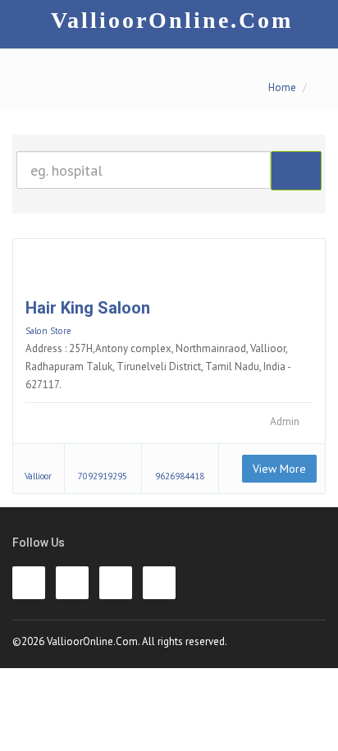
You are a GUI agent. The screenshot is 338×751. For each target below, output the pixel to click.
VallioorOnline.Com (172, 20)
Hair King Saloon (87, 308)
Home (282, 87)
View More (279, 468)
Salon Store (48, 331)
